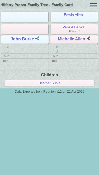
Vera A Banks (73, 27)
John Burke (22, 39)
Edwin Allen (73, 15)
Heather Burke (49, 83)
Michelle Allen (71, 39)
